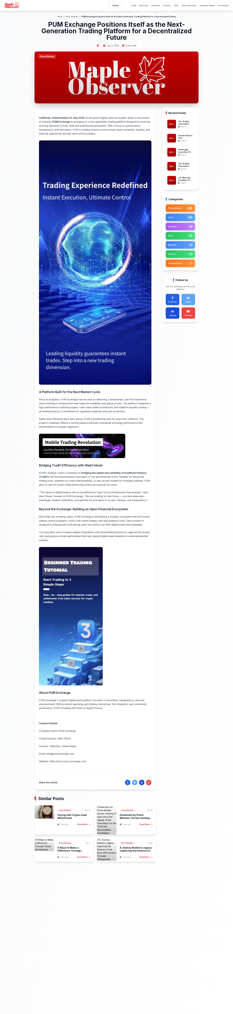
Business (144, 5)
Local (133, 5)
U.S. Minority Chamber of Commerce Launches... (184, 181)
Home (59, 16)
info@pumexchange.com (60, 753)
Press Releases (189, 5)
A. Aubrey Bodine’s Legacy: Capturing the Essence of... (136, 849)
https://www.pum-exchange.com (67, 761)
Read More (82, 824)
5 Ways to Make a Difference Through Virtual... (69, 850)
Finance (167, 5)
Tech (176, 5)
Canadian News (207, 5)
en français (223, 5)
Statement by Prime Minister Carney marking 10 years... (135, 818)
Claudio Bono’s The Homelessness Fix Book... (185, 139)
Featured (155, 5)
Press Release (71, 16)
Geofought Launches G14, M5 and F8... (185, 152)
